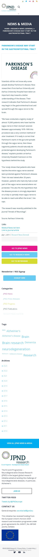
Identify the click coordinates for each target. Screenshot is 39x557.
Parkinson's (5, 353)
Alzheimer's (13, 331)
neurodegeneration (16, 349)
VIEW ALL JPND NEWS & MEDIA (19, 443)
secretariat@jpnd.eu (25, 510)
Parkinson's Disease (16, 354)
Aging (3, 330)
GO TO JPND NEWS (19, 248)
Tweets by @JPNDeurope (12, 501)
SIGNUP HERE (19, 278)
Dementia (30, 342)
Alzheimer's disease (11, 336)
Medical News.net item (11, 228)
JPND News (7, 294)
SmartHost (18, 550)
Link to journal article (10, 230)
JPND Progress (9, 304)
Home (6, 28)
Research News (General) (22, 28)
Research (29, 355)
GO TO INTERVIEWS (19, 261)
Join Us (17, 491)
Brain (25, 337)
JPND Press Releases (11, 299)
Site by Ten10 (27, 550)
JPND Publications (10, 309)
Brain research (13, 343)
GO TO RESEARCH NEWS (20, 255)
